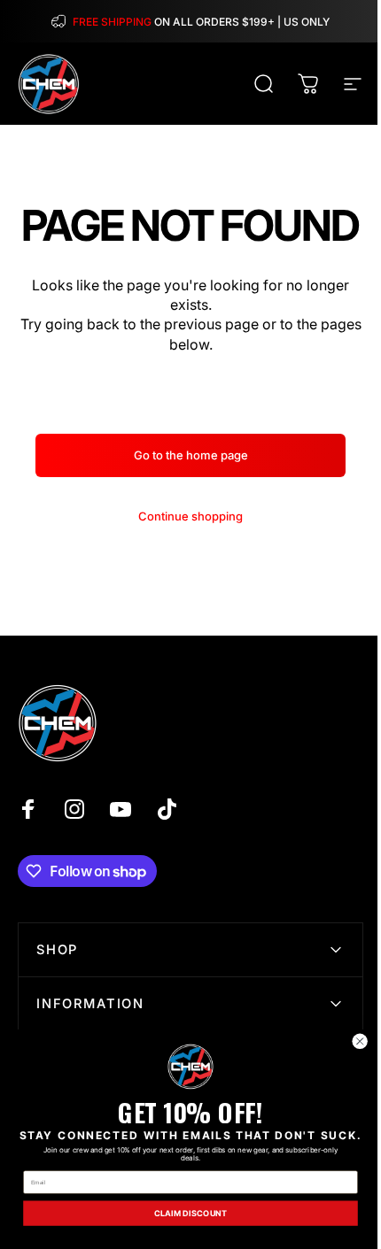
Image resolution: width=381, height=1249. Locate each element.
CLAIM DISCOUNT (191, 1213)
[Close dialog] (360, 1041)
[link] (190, 1067)
